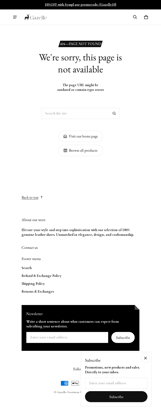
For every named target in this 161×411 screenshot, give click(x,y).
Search (27, 268)
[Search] (114, 113)
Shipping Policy (33, 284)
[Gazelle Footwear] (35, 17)
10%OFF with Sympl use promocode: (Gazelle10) (80, 5)
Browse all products (83, 150)
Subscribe (123, 337)
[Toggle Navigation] (14, 17)
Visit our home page (83, 136)
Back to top (30, 197)
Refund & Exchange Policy (41, 276)
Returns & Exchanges (38, 291)
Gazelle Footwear (68, 392)
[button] (135, 17)
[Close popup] (145, 358)
